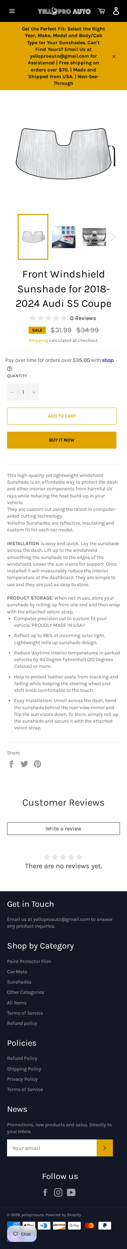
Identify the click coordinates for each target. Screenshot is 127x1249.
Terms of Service (25, 1013)
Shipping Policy (24, 1069)
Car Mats (17, 972)
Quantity (17, 375)
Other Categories (25, 992)
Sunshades (19, 982)
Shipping (38, 340)
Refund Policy (22, 1058)
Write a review (63, 828)
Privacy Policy (22, 1079)
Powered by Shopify (63, 1215)
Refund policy (22, 1023)
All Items (16, 1003)
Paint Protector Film (29, 961)
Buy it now (61, 440)
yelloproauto (33, 1215)
